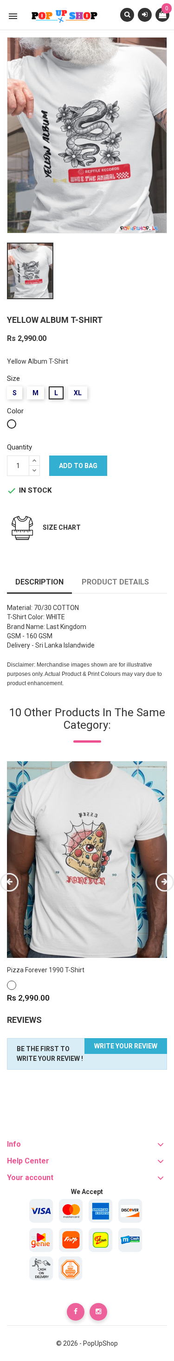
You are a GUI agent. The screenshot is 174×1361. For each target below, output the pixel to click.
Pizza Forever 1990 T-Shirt (45, 970)
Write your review (125, 1046)
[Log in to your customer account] (145, 14)
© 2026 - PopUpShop (87, 1343)
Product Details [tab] (115, 582)
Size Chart (62, 527)
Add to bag (78, 465)
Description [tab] (39, 582)
